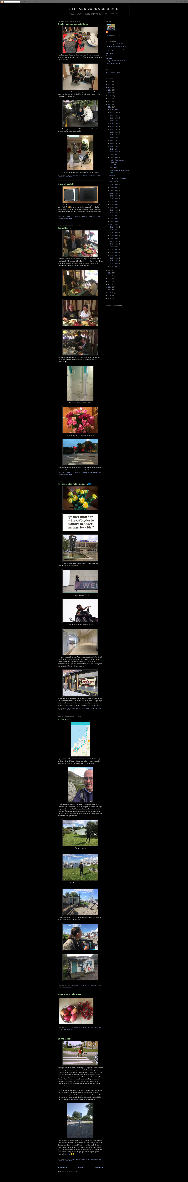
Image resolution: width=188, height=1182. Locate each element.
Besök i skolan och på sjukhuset (73, 24)
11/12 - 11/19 (114, 129)
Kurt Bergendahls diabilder (114, 56)
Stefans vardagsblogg (94, 9)
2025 (110, 84)
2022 (110, 93)
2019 (110, 101)
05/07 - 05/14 (114, 230)
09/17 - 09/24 (114, 152)
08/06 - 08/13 (114, 193)
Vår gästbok (110, 58)
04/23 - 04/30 (114, 233)
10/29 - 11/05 (114, 135)
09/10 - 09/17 (114, 155)
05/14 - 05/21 (114, 227)
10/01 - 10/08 (114, 146)
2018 (110, 104)
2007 (110, 295)
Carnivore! (95, 705)
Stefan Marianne (114, 32)
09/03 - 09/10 (114, 157)
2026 (110, 81)
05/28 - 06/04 (114, 221)
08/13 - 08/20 (114, 190)
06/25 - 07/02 (114, 210)
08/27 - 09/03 (114, 185)
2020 (110, 98)
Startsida (81, 1167)
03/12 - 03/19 (114, 247)
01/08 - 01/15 (114, 266)
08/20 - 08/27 (114, 187)
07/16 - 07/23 (114, 201)
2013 (110, 278)
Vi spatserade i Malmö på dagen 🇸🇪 (74, 484)
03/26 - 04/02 (114, 241)
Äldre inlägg (99, 1167)
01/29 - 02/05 (114, 261)
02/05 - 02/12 (114, 258)
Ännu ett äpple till (66, 184)
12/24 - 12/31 (114, 112)
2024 (110, 87)
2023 (110, 90)
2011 (110, 284)
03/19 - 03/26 (114, 244)
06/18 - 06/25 (114, 213)
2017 (110, 107)
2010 (110, 287)
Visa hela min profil (113, 35)
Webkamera (109, 53)
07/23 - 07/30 (114, 199)
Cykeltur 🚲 (63, 719)
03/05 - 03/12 (114, 249)
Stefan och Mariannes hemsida (116, 46)
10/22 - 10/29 (114, 138)
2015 (110, 273)
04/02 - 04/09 (114, 238)
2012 (110, 281)
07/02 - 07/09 (114, 207)
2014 (110, 276)
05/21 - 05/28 (114, 224)
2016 (110, 270)
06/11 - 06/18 (114, 216)
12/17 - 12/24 (114, 115)
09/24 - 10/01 (114, 149)
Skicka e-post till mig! (113, 72)
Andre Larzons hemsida (113, 63)
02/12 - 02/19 (114, 255)
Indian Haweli (64, 228)
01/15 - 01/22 (114, 264)
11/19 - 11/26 (114, 126)
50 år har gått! (64, 1039)
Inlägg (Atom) (73, 1171)
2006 (110, 298)
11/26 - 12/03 (114, 123)
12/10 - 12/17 (114, 118)
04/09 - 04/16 (114, 235)
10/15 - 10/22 (114, 140)
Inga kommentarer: (66, 176)
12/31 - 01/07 (114, 109)
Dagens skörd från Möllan (70, 994)
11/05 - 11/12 (114, 132)
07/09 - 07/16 (114, 204)
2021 (110, 96)
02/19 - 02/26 (114, 252)
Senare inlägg (62, 1167)
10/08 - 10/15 (114, 143)
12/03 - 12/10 (114, 121)
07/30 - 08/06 (114, 196)
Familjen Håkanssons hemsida (115, 61)
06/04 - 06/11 (114, 218)
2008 (110, 293)
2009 (110, 290)
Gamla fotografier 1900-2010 (115, 44)
